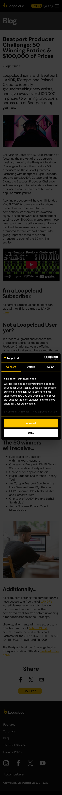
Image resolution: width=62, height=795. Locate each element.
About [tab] (50, 366)
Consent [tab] (11, 366)
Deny (31, 433)
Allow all (31, 423)
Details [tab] (31, 366)
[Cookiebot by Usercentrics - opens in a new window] (44, 357)
